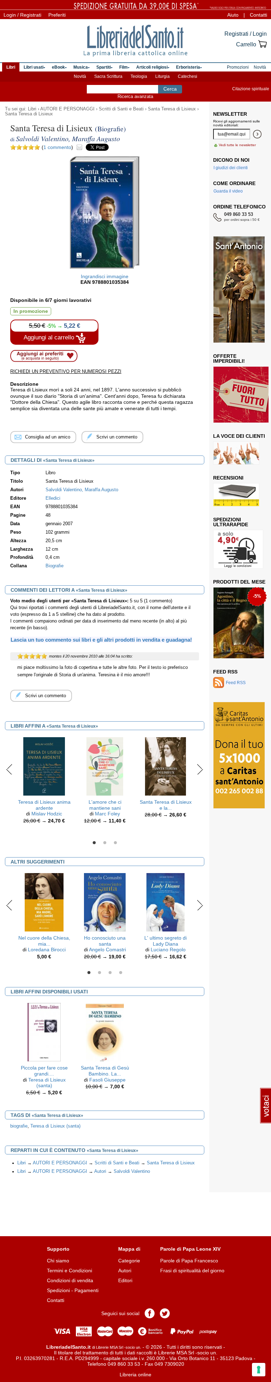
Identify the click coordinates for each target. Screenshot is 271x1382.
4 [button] (120, 972)
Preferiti (57, 15)
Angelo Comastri (107, 949)
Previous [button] (9, 769)
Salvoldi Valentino (132, 1171)
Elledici (53, 498)
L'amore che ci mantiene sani (105, 805)
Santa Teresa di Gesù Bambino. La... (105, 1071)
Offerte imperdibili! (229, 358)
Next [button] (199, 769)
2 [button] (104, 843)
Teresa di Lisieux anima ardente (44, 805)
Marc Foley (107, 813)
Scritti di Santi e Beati (121, 109)
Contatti (258, 15)
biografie (19, 1126)
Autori (100, 1171)
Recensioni (228, 478)
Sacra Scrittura (108, 76)
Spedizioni (58, 1290)
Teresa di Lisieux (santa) (47, 1083)
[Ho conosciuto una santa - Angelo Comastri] (105, 902)
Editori (125, 1280)
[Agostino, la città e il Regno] (238, 622)
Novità (80, 76)
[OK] (257, 134)
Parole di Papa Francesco (189, 1260)
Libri (32, 109)
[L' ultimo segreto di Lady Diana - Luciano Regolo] (165, 902)
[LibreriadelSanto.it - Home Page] (135, 41)
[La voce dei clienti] (236, 453)
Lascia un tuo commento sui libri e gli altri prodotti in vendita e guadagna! (101, 640)
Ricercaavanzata (135, 96)
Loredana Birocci (47, 949)
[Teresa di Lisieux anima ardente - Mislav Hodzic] (44, 766)
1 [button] (94, 843)
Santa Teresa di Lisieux (172, 109)
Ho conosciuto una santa (105, 941)
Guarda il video (228, 191)
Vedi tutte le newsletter (237, 145)
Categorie (129, 1260)
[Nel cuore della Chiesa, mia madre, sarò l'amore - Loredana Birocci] (44, 902)
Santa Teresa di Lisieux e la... (166, 805)
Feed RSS (225, 672)
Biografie (55, 565)
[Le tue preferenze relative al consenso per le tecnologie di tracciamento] (258, 1369)
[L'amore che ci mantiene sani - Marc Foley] (105, 766)
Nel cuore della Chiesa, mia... (44, 941)
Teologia (139, 76)
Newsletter (230, 114)
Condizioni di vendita (70, 1280)
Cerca (170, 89)
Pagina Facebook (150, 1313)
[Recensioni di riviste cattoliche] (236, 494)
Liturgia (162, 76)
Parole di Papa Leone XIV (190, 1249)
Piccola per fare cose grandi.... (44, 1071)
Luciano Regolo (168, 949)
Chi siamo (58, 1260)
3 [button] (115, 843)
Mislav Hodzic (46, 813)
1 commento (57, 147)
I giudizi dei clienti (230, 167)
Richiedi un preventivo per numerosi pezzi (65, 371)
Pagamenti (86, 1290)
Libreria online (135, 1374)
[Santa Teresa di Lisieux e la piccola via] (165, 766)
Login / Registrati (22, 15)
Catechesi (187, 76)
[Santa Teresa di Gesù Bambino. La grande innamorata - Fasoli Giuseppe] (105, 1031)
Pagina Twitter (165, 1313)
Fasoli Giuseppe (107, 1080)
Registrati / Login (245, 34)
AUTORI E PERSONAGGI (67, 109)
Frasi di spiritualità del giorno (192, 1270)
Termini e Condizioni (69, 1270)
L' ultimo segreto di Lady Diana (165, 941)
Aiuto (233, 15)
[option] (44, 782)
